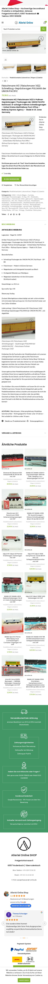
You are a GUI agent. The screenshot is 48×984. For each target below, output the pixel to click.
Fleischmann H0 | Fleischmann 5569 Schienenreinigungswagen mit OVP (12, 516)
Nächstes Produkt (7, 81)
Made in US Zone (24, 201)
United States (6, 210)
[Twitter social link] (10, 214)
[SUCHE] (43, 29)
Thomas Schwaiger (20, 913)
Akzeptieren (24, 980)
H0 (12, 201)
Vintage (21, 210)
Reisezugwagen (35, 204)
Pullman (26, 204)
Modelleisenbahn (16, 203)
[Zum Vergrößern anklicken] (5, 60)
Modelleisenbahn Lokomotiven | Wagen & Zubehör (26, 77)
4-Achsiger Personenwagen (11, 197)
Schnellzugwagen (16, 206)
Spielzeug (36, 206)
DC (28, 197)
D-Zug (24, 197)
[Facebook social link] (8, 214)
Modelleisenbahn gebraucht (33, 203)
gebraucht (29, 199)
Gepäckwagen (38, 199)
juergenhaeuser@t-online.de (27, 880)
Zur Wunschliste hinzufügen (27, 185)
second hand (27, 206)
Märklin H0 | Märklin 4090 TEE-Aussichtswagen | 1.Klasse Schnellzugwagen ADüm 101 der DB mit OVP (35, 516)
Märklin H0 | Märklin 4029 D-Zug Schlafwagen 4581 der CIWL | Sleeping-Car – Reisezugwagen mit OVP (35, 475)
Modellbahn (35, 201)
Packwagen (6, 204)
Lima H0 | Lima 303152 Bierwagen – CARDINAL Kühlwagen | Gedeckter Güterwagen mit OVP (13, 682)
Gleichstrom (6, 201)
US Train (15, 210)
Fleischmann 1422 (18, 199)
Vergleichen (8, 185)
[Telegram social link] (19, 214)
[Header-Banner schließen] (45, 3)
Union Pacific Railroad (37, 208)
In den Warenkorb (11, 179)
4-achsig (30, 195)
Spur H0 (4, 208)
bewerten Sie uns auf (20, 905)
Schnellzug (5, 206)
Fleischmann (6, 199)
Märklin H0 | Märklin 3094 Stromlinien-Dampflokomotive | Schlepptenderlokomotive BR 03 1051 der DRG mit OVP (35, 683)
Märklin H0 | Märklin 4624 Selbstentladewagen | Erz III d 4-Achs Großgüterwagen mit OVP (12, 599)
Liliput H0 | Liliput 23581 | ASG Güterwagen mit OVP (35, 597)
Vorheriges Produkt (3, 81)
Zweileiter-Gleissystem (33, 210)
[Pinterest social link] (13, 214)
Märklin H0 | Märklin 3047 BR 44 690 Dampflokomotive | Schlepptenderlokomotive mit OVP (35, 639)
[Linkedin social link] (16, 214)
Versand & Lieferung (11, 433)
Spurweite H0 (13, 208)
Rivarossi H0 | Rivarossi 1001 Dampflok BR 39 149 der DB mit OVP (12, 475)
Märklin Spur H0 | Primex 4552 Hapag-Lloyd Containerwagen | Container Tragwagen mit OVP (13, 640)
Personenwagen (16, 204)
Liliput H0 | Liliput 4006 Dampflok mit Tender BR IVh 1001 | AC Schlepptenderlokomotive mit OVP (35, 557)
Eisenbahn (34, 197)
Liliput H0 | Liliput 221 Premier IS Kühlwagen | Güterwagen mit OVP (12, 556)
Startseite (5, 77)
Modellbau (5, 203)
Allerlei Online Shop (19, 892)
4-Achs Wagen (22, 195)
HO (16, 201)
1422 (14, 195)
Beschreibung (8, 224)
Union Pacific (23, 208)
